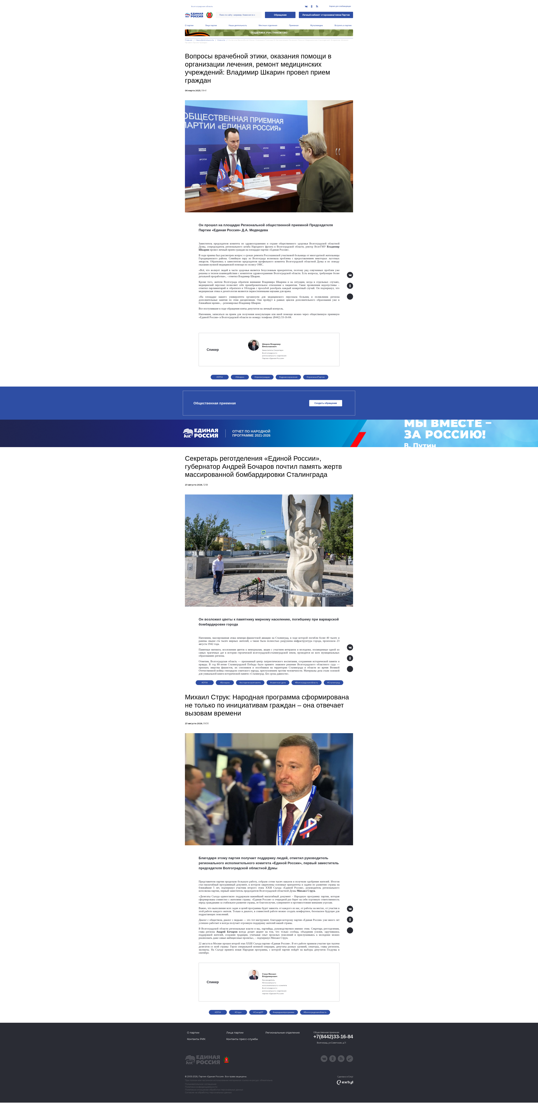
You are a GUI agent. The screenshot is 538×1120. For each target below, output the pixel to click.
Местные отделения (268, 25)
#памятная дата (278, 682)
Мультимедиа (316, 25)
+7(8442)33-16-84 (333, 1036)
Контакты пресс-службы (242, 1039)
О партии (189, 25)
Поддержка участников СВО (269, 33)
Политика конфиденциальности (201, 1087)
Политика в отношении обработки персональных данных (214, 1090)
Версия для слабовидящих (340, 6)
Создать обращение (325, 403)
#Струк (238, 1012)
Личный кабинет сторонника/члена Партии (326, 15)
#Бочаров (224, 682)
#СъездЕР (258, 1012)
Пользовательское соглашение (200, 1084)
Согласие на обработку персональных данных (208, 1092)
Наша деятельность (238, 25)
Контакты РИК (196, 1039)
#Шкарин (240, 377)
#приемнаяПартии (316, 377)
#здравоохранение (288, 377)
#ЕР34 (220, 377)
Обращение (280, 15)
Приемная (294, 25)
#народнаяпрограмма (283, 1012)
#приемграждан (262, 377)
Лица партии (211, 25)
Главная (188, 40)
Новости (221, 40)
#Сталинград (333, 682)
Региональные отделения (282, 1032)
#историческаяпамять (250, 682)
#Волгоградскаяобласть (306, 682)
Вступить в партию (343, 25)
